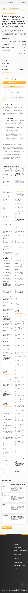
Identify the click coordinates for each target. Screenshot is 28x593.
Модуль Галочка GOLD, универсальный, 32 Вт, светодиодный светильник (19, 463)
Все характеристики (7, 72)
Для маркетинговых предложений (20, 550)
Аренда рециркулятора (18, 561)
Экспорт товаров (17, 554)
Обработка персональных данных (20, 548)
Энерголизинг (16, 558)
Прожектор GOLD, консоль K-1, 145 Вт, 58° (19, 174)
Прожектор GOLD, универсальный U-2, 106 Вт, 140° (19, 297)
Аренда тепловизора (16, 505)
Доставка (16, 546)
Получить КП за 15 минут (14, 82)
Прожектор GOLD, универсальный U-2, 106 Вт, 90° (7, 358)
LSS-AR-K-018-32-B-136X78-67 (19, 220)
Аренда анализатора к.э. (19, 559)
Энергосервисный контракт (19, 565)
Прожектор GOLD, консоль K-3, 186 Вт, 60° (19, 247)
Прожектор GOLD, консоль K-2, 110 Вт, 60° (19, 350)
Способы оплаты (17, 547)
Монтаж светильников (18, 566)
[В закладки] (25, 22)
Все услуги (16, 568)
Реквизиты (16, 553)
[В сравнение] (11, 171)
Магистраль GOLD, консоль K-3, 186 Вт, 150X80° (7, 258)
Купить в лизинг (13, 86)
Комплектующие (7, 7)
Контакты (16, 551)
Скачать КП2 (15, 93)
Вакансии (16, 544)
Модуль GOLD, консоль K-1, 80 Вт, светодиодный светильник (7, 285)
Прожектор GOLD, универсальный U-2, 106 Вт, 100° (7, 319)
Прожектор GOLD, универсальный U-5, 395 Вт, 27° (7, 394)
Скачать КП (15, 90)
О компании (16, 543)
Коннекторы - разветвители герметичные (11, 8)
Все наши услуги (7, 527)
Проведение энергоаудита (17, 516)
